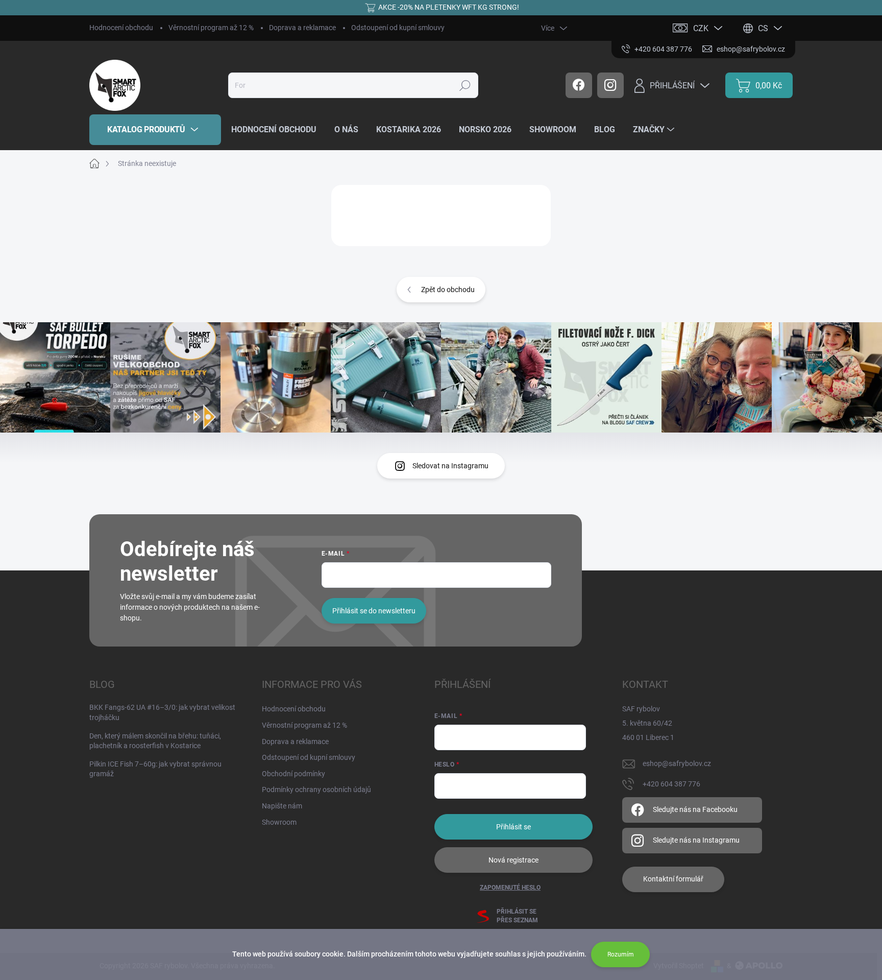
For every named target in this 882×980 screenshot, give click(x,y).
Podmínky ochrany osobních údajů (316, 789)
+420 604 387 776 (671, 784)
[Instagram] (610, 85)
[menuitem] (155, 129)
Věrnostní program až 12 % (211, 27)
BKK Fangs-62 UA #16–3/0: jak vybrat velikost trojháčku (162, 712)
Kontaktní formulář (673, 879)
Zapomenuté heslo (510, 887)
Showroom (279, 822)
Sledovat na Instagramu (450, 466)
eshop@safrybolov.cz (677, 763)
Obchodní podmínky (293, 774)
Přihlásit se (513, 827)
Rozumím (620, 954)
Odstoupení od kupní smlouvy (398, 27)
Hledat (464, 85)
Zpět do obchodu (448, 289)
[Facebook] (579, 85)
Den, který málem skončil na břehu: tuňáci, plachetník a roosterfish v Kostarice (155, 741)
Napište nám (282, 806)
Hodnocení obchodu (121, 27)
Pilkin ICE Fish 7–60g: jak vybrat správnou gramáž (155, 769)
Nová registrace (513, 860)
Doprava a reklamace (302, 27)
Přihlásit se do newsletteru (373, 611)
